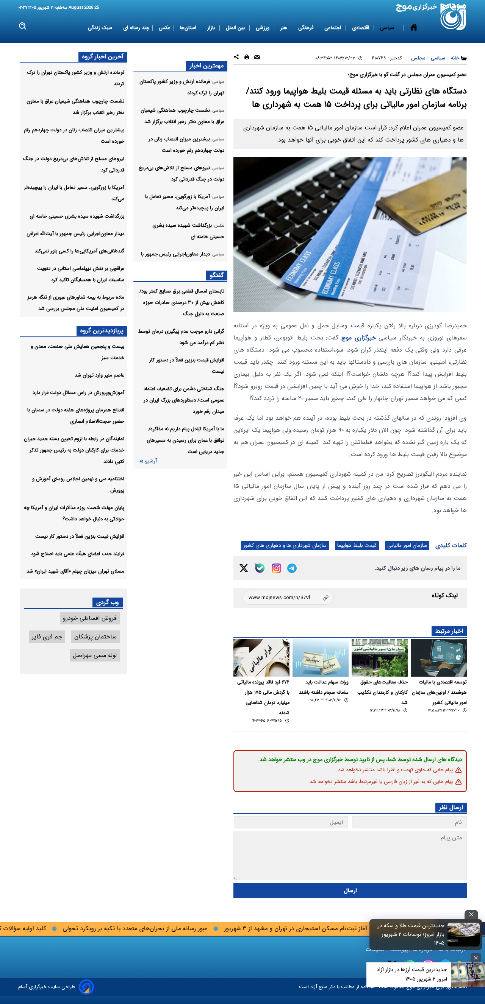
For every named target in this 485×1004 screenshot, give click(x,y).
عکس (165, 28)
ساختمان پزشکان (95, 636)
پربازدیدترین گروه (102, 330)
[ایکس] (243, 568)
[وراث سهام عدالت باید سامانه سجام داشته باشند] (321, 658)
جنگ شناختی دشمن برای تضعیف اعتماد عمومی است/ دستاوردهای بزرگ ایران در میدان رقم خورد (184, 400)
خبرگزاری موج (358, 337)
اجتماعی (333, 28)
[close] (471, 914)
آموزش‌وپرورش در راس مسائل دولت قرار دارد (78, 393)
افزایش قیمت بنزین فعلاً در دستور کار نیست (79, 536)
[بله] (260, 568)
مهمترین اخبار (207, 65)
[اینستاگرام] (276, 568)
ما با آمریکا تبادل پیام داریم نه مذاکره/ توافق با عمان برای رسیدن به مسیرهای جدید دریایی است (185, 440)
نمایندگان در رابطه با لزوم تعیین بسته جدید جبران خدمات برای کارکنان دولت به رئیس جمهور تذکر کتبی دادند (74, 450)
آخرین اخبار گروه (103, 56)
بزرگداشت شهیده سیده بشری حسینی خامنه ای (77, 216)
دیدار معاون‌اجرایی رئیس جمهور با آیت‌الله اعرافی (75, 234)
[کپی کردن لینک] (288, 598)
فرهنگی (306, 28)
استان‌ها (189, 28)
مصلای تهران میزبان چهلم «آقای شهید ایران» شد (75, 571)
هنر (284, 28)
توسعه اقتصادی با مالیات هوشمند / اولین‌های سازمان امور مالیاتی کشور (439, 693)
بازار (211, 28)
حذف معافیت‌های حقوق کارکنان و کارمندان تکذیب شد (382, 693)
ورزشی (263, 28)
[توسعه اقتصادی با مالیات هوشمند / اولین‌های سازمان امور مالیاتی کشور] (439, 658)
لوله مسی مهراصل (95, 655)
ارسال (350, 890)
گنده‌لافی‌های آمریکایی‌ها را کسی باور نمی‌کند (79, 251)
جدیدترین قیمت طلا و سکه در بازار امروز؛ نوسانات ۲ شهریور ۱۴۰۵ (411, 935)
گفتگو (217, 275)
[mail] (257, 58)
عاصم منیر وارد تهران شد (99, 375)
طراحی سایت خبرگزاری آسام (46, 987)
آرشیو (151, 461)
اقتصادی (361, 28)
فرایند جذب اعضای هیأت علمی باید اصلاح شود (77, 554)
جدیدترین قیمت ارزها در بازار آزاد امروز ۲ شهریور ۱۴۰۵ (412, 974)
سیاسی (388, 28)
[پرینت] (247, 58)
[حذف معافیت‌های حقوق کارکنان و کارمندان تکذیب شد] (380, 658)
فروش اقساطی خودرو (90, 618)
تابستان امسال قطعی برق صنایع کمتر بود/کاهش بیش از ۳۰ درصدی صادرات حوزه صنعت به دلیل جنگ (181, 302)
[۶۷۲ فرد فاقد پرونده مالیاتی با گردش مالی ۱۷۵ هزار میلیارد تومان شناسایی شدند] (261, 658)
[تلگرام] (292, 568)
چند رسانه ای (136, 28)
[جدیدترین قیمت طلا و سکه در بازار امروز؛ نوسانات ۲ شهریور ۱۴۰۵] (463, 934)
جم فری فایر (47, 636)
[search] (23, 26)
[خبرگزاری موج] (453, 17)
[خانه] (414, 28)
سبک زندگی (101, 28)
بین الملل (236, 28)
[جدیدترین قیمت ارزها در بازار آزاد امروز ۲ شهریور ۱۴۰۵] (468, 974)
